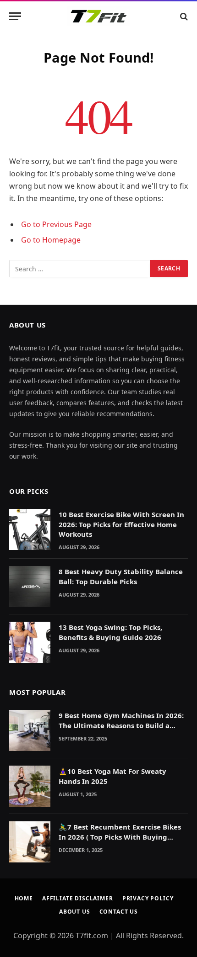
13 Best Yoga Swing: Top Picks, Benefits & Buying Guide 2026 (110, 632)
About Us (74, 911)
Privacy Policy (148, 898)
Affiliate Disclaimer (77, 898)
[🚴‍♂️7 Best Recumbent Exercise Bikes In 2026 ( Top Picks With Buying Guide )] (29, 841)
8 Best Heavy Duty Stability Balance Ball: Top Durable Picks (121, 576)
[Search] (183, 16)
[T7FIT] (98, 16)
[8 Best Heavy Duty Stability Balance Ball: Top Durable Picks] (29, 586)
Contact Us (118, 911)
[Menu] (15, 16)
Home (24, 898)
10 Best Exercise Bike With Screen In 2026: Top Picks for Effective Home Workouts (121, 524)
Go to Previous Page (56, 224)
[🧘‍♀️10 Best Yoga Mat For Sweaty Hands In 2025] (29, 786)
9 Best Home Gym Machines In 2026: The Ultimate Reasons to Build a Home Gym (121, 725)
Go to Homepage (51, 240)
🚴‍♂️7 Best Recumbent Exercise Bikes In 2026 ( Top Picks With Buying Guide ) (120, 836)
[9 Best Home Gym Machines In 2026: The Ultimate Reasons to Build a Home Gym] (29, 730)
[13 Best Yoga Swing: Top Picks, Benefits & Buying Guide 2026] (29, 642)
